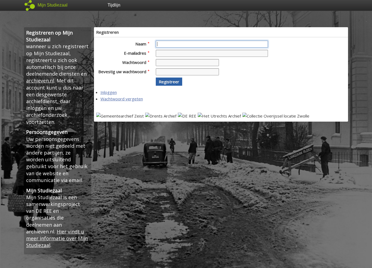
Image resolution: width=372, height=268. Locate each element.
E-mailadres (135, 53)
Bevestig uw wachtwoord (122, 71)
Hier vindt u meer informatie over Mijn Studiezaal (57, 238)
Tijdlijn (114, 5)
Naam (141, 44)
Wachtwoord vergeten (121, 98)
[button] (169, 82)
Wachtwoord (134, 62)
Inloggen (108, 92)
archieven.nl (40, 80)
